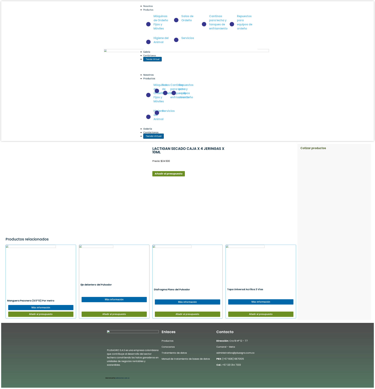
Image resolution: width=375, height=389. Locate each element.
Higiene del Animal (161, 40)
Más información (40, 307)
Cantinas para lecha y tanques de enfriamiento (218, 22)
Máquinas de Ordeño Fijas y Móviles (161, 22)
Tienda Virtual (152, 59)
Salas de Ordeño (187, 18)
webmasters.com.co (122, 378)
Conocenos (168, 347)
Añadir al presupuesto (169, 173)
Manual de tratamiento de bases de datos (186, 359)
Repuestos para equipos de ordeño (244, 22)
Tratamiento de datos (174, 353)
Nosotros (148, 6)
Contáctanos (149, 55)
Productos (148, 9)
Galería (146, 51)
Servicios (187, 38)
